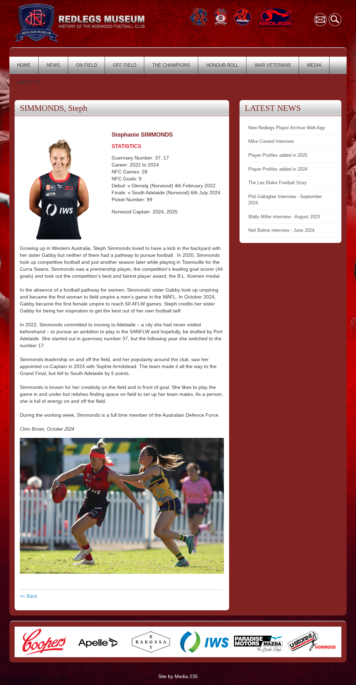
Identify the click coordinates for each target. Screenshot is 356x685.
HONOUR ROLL (222, 65)
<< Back (28, 596)
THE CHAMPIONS (171, 65)
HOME (24, 65)
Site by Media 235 (178, 676)
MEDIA (314, 65)
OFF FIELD (124, 65)
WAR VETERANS (272, 65)
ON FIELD (86, 65)
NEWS (53, 65)
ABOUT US (29, 82)
